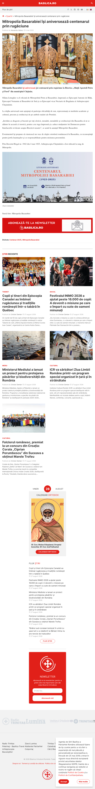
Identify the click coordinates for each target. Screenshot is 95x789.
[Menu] (3, 3)
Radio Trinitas (8, 743)
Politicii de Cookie (76, 772)
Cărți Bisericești (54, 749)
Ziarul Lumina (31, 743)
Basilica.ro (47, 3)
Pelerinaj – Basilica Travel (13, 746)
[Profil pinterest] (78, 9)
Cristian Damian (16, 314)
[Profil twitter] (71, 9)
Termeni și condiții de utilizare (33, 763)
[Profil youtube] (82, 9)
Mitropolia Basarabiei (30, 240)
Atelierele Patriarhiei (33, 746)
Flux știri (47, 641)
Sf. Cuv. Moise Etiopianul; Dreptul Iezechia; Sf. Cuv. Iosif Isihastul (46, 546)
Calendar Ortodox (47, 552)
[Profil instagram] (75, 9)
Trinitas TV (52, 743)
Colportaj (29, 749)
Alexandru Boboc (17, 30)
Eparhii (9, 16)
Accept (63, 781)
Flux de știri (7, 9)
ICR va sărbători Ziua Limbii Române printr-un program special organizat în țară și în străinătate (71, 375)
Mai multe (83, 781)
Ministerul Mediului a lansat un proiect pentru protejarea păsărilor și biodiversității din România (23, 375)
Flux (34, 563)
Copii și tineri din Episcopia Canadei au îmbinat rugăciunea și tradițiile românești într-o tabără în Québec (22, 303)
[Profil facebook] (68, 9)
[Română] (88, 9)
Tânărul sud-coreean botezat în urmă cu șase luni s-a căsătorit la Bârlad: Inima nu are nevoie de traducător (47, 631)
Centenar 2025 (15, 240)
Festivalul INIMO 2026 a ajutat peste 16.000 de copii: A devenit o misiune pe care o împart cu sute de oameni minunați (71, 303)
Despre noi (17, 763)
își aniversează (29, 87)
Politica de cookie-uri (53, 763)
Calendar (47, 495)
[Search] (92, 3)
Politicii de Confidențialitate (71, 775)
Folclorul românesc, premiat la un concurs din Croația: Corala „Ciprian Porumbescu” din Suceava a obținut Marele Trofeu (22, 449)
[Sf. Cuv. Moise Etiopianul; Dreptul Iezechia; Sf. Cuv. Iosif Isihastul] (47, 520)
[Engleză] (91, 9)
